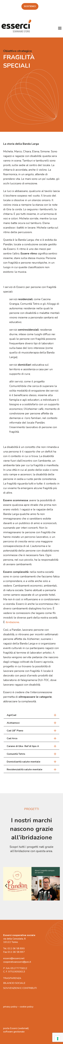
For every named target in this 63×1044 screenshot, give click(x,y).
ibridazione (12, 622)
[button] (59, 28)
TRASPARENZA (12, 978)
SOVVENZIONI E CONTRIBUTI (20, 988)
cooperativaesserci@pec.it (17, 962)
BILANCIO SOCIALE (14, 983)
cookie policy (26, 1006)
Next (57, 887)
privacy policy (10, 1006)
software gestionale (14, 1031)
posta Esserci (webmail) (16, 1028)
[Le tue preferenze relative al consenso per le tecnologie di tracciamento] (58, 1039)
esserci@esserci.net (13, 958)
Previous (6, 887)
